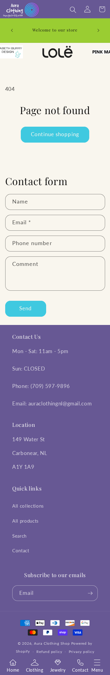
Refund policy (49, 651)
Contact (20, 550)
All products (25, 521)
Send (25, 308)
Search (19, 536)
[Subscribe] (90, 593)
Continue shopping (55, 134)
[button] (97, 662)
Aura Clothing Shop (52, 643)
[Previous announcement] (12, 30)
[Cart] (102, 9)
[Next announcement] (98, 30)
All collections (28, 506)
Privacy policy (81, 651)
